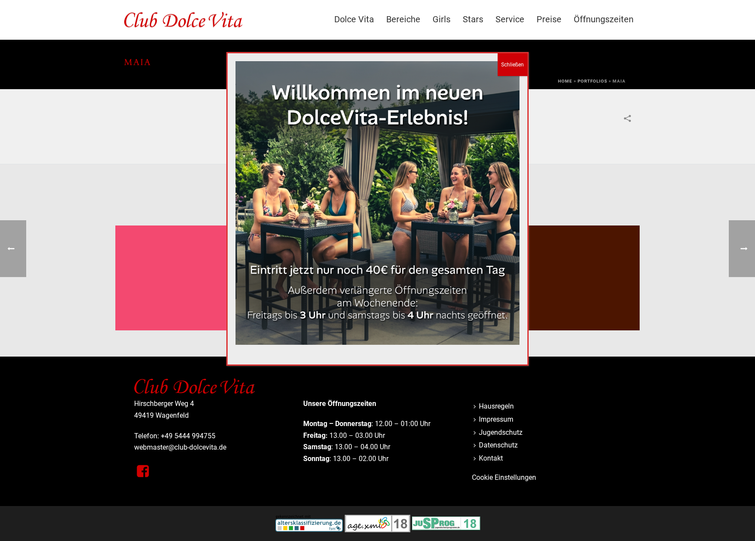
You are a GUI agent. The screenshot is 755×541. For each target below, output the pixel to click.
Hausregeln (496, 406)
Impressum (496, 419)
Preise (549, 19)
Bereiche (403, 19)
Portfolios (592, 81)
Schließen (512, 65)
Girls (441, 19)
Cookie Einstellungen (504, 477)
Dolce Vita (354, 19)
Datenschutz (498, 445)
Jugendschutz (501, 432)
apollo (181, 308)
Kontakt (491, 458)
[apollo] (180, 260)
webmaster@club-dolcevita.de (180, 447)
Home (565, 81)
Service (509, 19)
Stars (473, 19)
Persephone (574, 308)
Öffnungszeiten (604, 19)
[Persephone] (574, 260)
